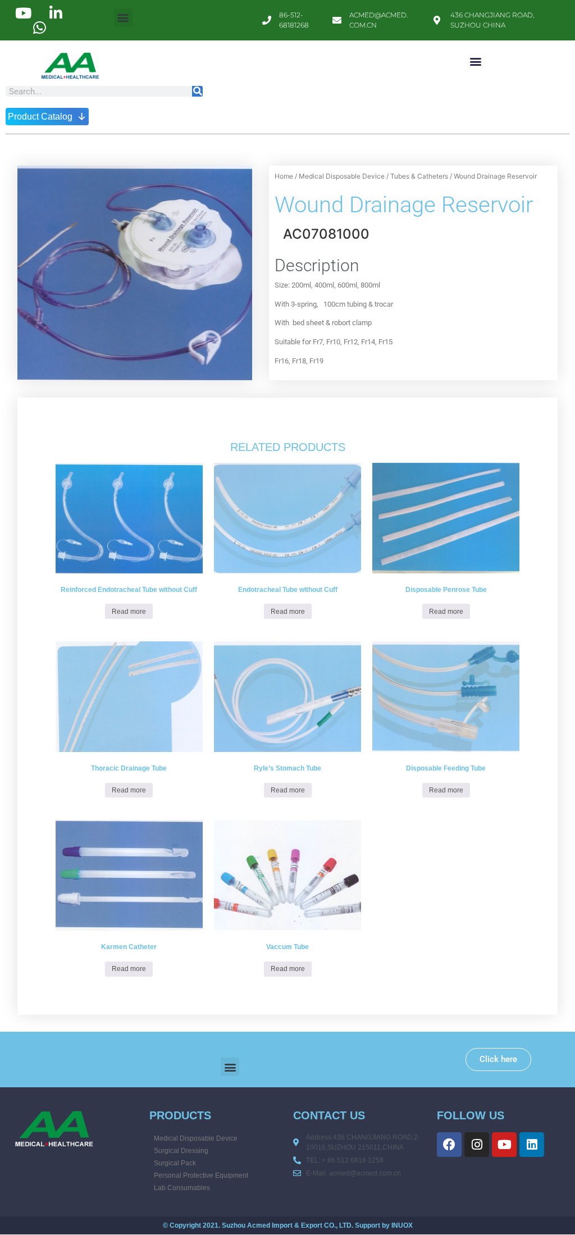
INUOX (402, 1225)
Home (284, 176)
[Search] (197, 91)
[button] (123, 17)
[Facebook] (449, 1144)
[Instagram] (476, 1144)
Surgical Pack (175, 1163)
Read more (129, 612)
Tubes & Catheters (419, 176)
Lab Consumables (182, 1188)
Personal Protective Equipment (201, 1175)
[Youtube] (504, 1144)
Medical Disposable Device (342, 176)
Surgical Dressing (181, 1151)
